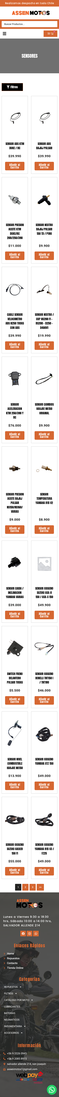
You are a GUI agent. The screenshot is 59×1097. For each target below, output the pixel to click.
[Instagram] (29, 933)
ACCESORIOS (11, 1032)
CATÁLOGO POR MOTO (16, 1000)
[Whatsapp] (36, 933)
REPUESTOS (11, 987)
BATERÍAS (9, 1013)
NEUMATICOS (12, 1019)
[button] (4, 34)
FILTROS (8, 993)
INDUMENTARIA (13, 1026)
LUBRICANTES (12, 1006)
